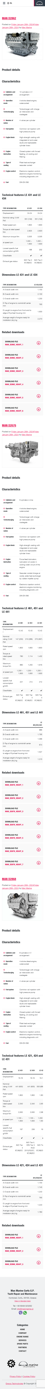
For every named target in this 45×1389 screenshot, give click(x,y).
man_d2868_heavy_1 (14, 1236)
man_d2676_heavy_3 (14, 810)
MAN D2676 (9, 425)
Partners (22, 1347)
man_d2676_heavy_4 (14, 823)
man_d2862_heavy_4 (14, 383)
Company (22, 1332)
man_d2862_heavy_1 (14, 343)
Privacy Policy (15, 1376)
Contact (22, 1350)
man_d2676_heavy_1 (14, 783)
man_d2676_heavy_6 (14, 849)
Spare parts (22, 1343)
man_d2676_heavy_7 (14, 863)
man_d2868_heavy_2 (14, 1249)
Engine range (22, 1336)
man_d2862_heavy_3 (14, 369)
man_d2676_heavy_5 (14, 836)
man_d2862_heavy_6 (14, 409)
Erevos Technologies (14, 1383)
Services (22, 1340)
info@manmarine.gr (25, 1309)
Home (22, 1329)
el (11, 3)
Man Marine (27, 27)
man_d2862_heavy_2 (14, 356)
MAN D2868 (9, 879)
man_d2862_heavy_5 (14, 396)
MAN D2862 (9, 18)
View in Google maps (22, 1301)
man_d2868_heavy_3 (14, 1263)
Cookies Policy (29, 1376)
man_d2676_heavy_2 (14, 796)
